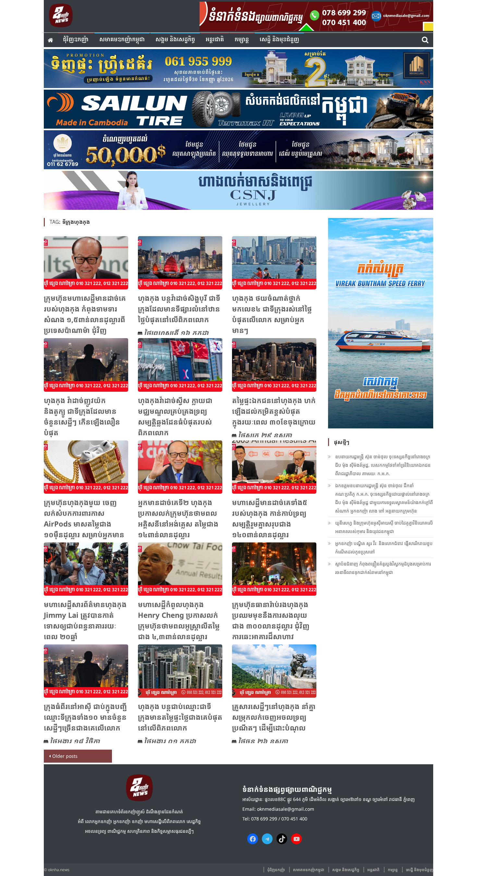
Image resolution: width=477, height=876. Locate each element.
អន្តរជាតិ (215, 39)
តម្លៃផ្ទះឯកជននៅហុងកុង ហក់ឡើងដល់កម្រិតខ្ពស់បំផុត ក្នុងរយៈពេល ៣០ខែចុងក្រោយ (274, 410)
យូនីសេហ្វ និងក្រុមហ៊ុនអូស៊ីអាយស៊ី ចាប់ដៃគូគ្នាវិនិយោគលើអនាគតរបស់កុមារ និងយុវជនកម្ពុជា (384, 527)
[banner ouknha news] (316, 15)
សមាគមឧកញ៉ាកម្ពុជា (122, 39)
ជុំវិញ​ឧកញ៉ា (76, 39)
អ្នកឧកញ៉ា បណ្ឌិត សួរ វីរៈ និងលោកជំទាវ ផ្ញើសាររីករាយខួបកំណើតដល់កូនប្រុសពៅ (384, 547)
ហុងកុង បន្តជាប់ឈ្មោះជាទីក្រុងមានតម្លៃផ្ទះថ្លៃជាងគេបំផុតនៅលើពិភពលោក (180, 716)
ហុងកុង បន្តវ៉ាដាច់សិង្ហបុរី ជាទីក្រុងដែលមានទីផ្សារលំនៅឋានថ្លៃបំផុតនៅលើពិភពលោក (179, 308)
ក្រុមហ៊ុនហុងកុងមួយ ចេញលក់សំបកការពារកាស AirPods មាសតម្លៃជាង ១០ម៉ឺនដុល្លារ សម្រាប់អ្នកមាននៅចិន (84, 523)
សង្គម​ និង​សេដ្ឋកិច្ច (175, 39)
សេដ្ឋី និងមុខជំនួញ (279, 39)
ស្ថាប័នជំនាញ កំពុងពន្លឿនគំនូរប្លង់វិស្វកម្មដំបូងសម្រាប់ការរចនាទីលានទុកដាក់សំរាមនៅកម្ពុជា (383, 568)
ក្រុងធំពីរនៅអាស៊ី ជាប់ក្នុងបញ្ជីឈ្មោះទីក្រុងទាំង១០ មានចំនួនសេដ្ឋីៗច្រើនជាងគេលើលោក (85, 716)
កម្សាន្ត (242, 39)
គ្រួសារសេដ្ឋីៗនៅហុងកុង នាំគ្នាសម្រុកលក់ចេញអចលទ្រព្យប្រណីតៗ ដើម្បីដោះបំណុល (273, 716)
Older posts (65, 756)
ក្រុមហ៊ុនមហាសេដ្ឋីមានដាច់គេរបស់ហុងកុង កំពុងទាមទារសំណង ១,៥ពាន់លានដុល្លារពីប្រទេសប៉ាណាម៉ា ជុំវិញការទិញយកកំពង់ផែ (85, 319)
